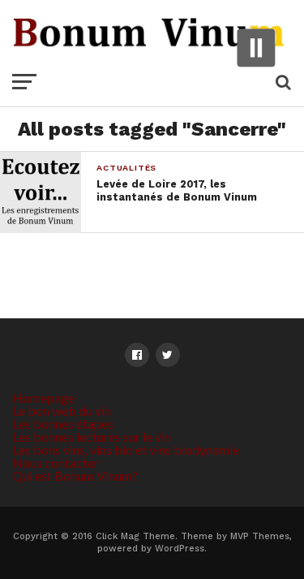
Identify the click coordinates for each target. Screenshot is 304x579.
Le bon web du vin (61, 410)
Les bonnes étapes (62, 423)
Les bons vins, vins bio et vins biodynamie (125, 449)
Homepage (43, 397)
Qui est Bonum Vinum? (75, 475)
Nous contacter (55, 462)
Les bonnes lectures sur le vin (91, 436)
